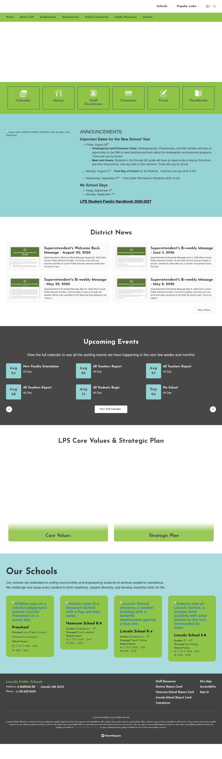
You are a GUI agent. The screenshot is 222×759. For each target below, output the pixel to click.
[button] (164, 6)
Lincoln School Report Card (173, 697)
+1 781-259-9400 (26, 691)
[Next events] (213, 409)
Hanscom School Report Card (175, 692)
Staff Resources (166, 681)
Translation (163, 703)
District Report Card (169, 686)
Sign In (204, 692)
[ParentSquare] (111, 735)
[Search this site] (214, 6)
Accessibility (208, 686)
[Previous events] (9, 409)
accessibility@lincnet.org (86, 727)
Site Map (206, 681)
